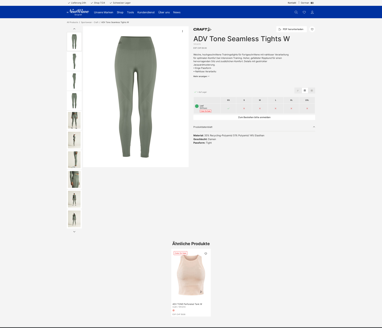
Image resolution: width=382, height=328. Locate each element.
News (176, 12)
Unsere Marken (103, 12)
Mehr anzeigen (200, 76)
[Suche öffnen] (296, 12)
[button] (136, 96)
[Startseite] (78, 12)
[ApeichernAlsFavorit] (304, 12)
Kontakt (292, 2)
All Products (72, 22)
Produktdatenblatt (202, 127)
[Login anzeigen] (312, 12)
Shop (120, 12)
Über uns (164, 12)
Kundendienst (146, 12)
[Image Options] (182, 31)
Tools (130, 12)
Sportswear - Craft (89, 22)
